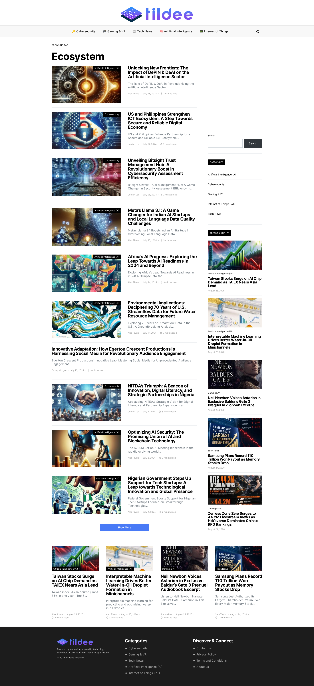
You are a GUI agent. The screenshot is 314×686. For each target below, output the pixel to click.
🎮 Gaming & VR (114, 31)
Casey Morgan (59, 370)
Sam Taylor (221, 614)
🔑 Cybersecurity (84, 31)
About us (202, 667)
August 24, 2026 (216, 467)
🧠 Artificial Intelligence (176, 31)
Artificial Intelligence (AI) (106, 68)
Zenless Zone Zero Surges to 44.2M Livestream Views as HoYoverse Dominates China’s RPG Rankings (233, 519)
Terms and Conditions (211, 660)
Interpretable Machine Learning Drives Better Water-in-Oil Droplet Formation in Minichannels (234, 341)
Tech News (214, 213)
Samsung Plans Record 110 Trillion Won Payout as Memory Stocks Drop (234, 459)
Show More (124, 527)
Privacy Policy (206, 654)
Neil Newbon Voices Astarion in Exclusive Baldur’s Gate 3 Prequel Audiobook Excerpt (234, 401)
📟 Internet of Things (214, 31)
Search (211, 135)
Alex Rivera (133, 93)
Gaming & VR (215, 194)
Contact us (204, 648)
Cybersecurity (112, 114)
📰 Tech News (142, 31)
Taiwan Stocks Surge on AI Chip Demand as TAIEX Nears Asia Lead (234, 282)
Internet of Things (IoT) (107, 478)
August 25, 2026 (216, 290)
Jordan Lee (133, 144)
